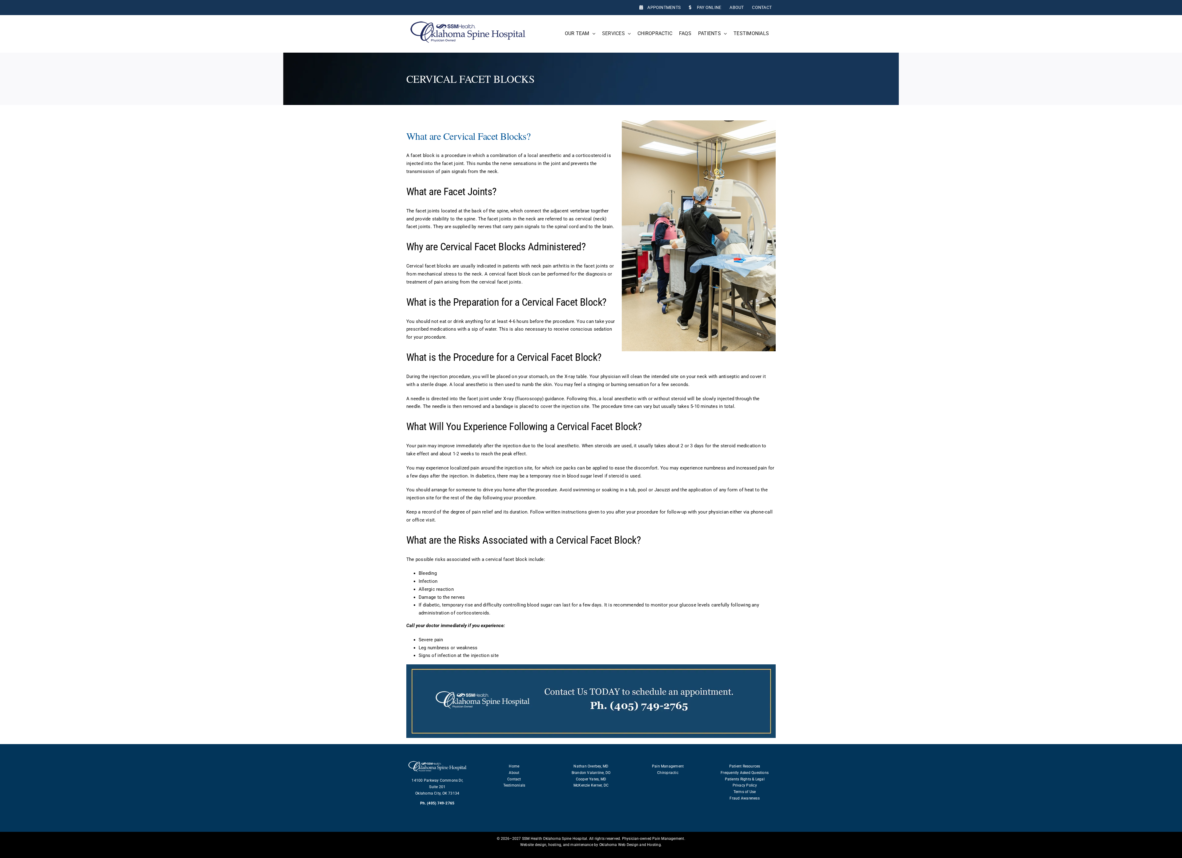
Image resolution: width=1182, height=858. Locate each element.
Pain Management (668, 766)
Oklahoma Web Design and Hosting (630, 845)
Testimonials (514, 785)
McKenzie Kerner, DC (591, 785)
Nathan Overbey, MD (590, 766)
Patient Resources (744, 766)
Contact (514, 779)
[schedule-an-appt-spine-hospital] (591, 666)
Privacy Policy (745, 785)
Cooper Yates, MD (591, 779)
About (514, 773)
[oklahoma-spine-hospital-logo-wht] (437, 761)
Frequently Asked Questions (745, 773)
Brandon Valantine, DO (591, 773)
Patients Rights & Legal (745, 779)
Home (514, 766)
